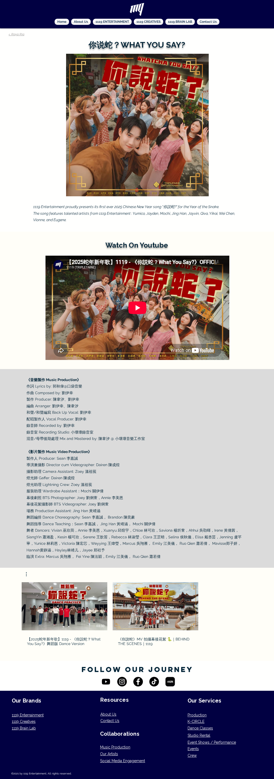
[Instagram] (122, 681)
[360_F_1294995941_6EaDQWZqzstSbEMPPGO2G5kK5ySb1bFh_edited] (170, 681)
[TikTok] (154, 681)
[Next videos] (206, 605)
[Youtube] (106, 681)
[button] (29, 574)
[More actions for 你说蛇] (29, 574)
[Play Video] (64, 606)
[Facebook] (138, 681)
